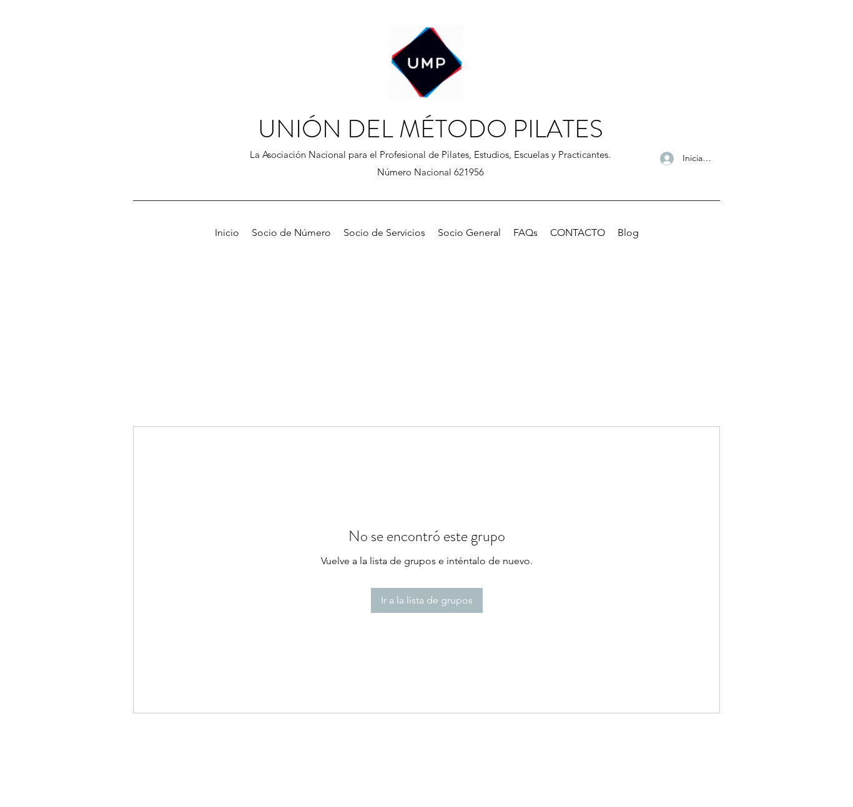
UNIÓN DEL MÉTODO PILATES (430, 129)
